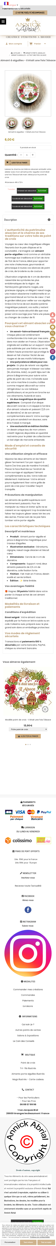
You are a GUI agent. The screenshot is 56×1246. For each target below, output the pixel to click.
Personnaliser (10, 1242)
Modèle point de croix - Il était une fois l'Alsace (28, 719)
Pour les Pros (29, 1101)
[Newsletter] (52, 339)
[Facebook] (52, 357)
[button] (25, 744)
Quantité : (11, 155)
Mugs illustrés (19, 1079)
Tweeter (11, 189)
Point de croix (28, 1062)
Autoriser (42, 190)
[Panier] (52, 321)
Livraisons (28, 1006)
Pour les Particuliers (28, 1097)
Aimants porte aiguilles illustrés (28, 1073)
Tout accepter (46, 1242)
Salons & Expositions (28, 1035)
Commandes (28, 995)
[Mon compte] (52, 315)
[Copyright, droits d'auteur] (52, 345)
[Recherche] (52, 333)
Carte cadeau (36, 1079)
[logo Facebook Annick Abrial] (28, 909)
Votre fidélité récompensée (31, 13)
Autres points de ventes (28, 1030)
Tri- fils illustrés (28, 1068)
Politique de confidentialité (40, 1237)
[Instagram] (52, 351)
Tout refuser (28, 1242)
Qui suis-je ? (28, 1024)
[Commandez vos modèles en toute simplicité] (52, 327)
